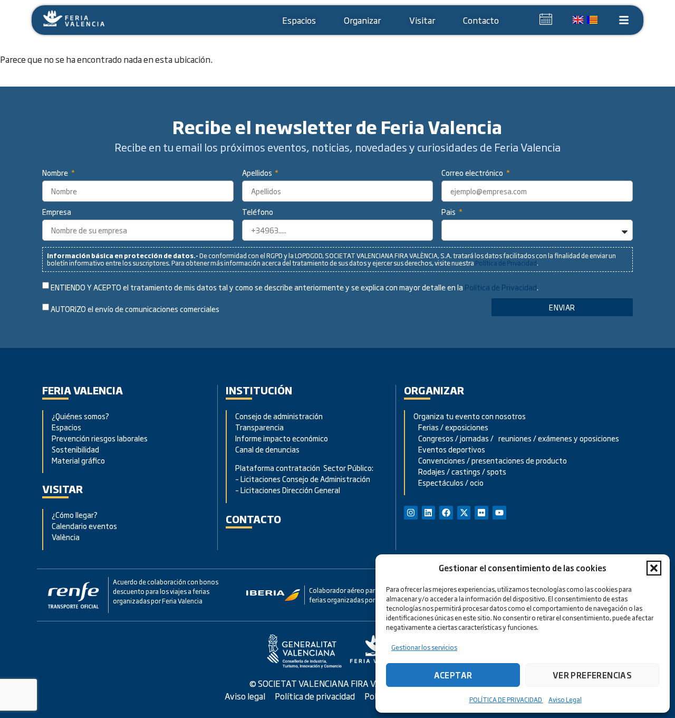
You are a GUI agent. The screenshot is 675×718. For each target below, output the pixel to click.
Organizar (362, 20)
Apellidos (258, 173)
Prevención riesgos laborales (100, 437)
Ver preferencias (592, 675)
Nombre (56, 173)
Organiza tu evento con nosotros (470, 415)
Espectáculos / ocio (448, 482)
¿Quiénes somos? (80, 415)
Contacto (481, 20)
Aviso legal (245, 695)
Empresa (56, 212)
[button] (654, 568)
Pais (449, 212)
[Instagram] (411, 512)
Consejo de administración (279, 415)
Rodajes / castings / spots (459, 471)
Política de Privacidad (506, 263)
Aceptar (453, 675)
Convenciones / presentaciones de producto (490, 460)
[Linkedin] (429, 512)
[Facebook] (446, 512)
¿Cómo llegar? (75, 514)
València (66, 536)
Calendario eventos (84, 525)
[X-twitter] (464, 512)
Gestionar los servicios (424, 647)
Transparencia (259, 426)
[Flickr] (481, 512)
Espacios (299, 20)
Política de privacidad (315, 695)
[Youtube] (499, 512)
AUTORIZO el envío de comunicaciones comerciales (135, 309)
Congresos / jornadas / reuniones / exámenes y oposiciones (516, 437)
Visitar (422, 20)
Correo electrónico (473, 173)
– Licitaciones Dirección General (287, 489)
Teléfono (257, 212)
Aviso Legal (565, 699)
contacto (253, 518)
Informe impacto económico (281, 437)
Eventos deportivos (451, 449)
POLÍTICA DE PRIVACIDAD (506, 699)
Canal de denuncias (267, 449)
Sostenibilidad (75, 449)
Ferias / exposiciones (450, 426)
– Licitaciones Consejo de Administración (302, 478)
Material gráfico (78, 460)
